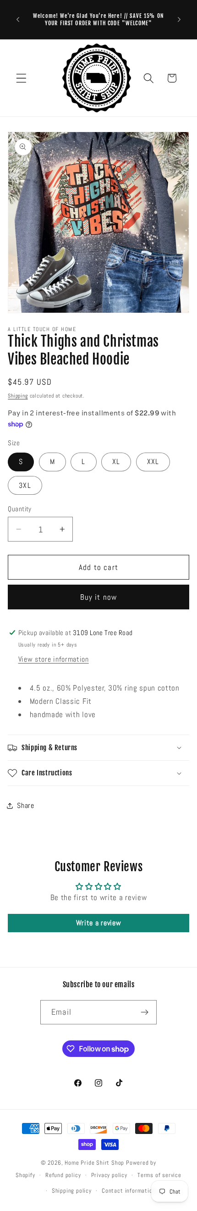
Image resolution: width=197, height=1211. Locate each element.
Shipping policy (72, 1190)
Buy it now (98, 597)
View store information (53, 659)
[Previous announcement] (18, 20)
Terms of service (159, 1175)
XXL (153, 461)
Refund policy (63, 1175)
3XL (25, 485)
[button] (21, 78)
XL (116, 461)
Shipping (17, 396)
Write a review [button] (98, 923)
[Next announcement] (179, 20)
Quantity (20, 508)
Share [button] (25, 805)
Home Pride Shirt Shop (94, 1163)
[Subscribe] (144, 1012)
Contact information (128, 1190)
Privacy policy (109, 1175)
